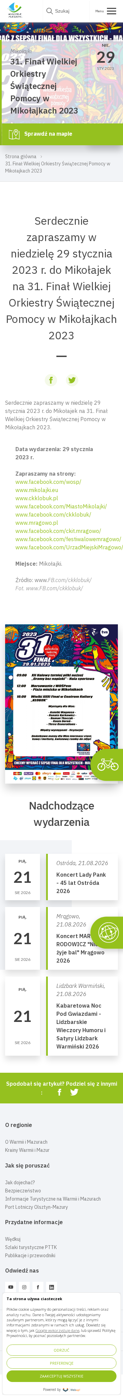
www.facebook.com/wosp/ (48, 481)
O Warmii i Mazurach (26, 1142)
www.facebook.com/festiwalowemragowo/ (68, 539)
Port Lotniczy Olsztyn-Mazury (36, 1207)
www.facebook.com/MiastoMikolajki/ (61, 506)
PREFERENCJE (61, 1363)
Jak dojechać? (20, 1182)
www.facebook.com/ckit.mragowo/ (58, 530)
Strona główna (21, 156)
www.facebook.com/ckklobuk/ (53, 514)
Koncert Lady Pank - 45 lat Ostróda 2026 (81, 882)
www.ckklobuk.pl (36, 498)
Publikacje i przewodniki (30, 1255)
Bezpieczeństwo (23, 1191)
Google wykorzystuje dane (57, 1330)
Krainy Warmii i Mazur (27, 1150)
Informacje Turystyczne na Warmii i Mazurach (53, 1199)
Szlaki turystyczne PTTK (31, 1247)
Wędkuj (12, 1239)
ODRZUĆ (61, 1350)
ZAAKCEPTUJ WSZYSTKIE (61, 1376)
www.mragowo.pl (36, 522)
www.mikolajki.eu (36, 490)
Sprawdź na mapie (47, 133)
